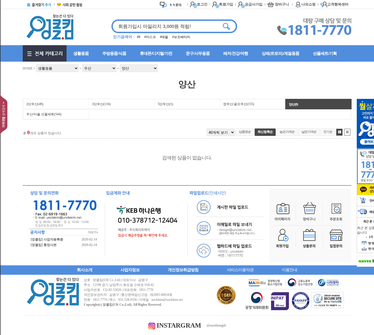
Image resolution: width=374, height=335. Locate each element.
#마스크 (150, 37)
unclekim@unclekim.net (167, 300)
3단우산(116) (101, 104)
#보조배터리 (181, 37)
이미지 (339, 132)
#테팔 (164, 37)
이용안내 (289, 270)
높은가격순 (287, 132)
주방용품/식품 (114, 53)
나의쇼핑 (308, 4)
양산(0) (293, 104)
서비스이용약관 (240, 270)
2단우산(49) (34, 104)
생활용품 (81, 53)
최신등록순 (265, 132)
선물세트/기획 (325, 53)
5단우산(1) (165, 104)
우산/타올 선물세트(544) (43, 114)
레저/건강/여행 (235, 53)
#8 (139, 37)
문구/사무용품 (198, 53)
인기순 (327, 132)
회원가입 (226, 4)
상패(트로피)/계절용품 (280, 53)
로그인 (202, 4)
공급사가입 (254, 4)
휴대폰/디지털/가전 (156, 53)
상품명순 (245, 132)
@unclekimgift (216, 325)
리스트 (347, 132)
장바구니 (282, 4)
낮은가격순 (309, 132)
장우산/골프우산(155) (238, 104)
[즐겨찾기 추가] (38, 4)
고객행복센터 (338, 4)
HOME (28, 68)
